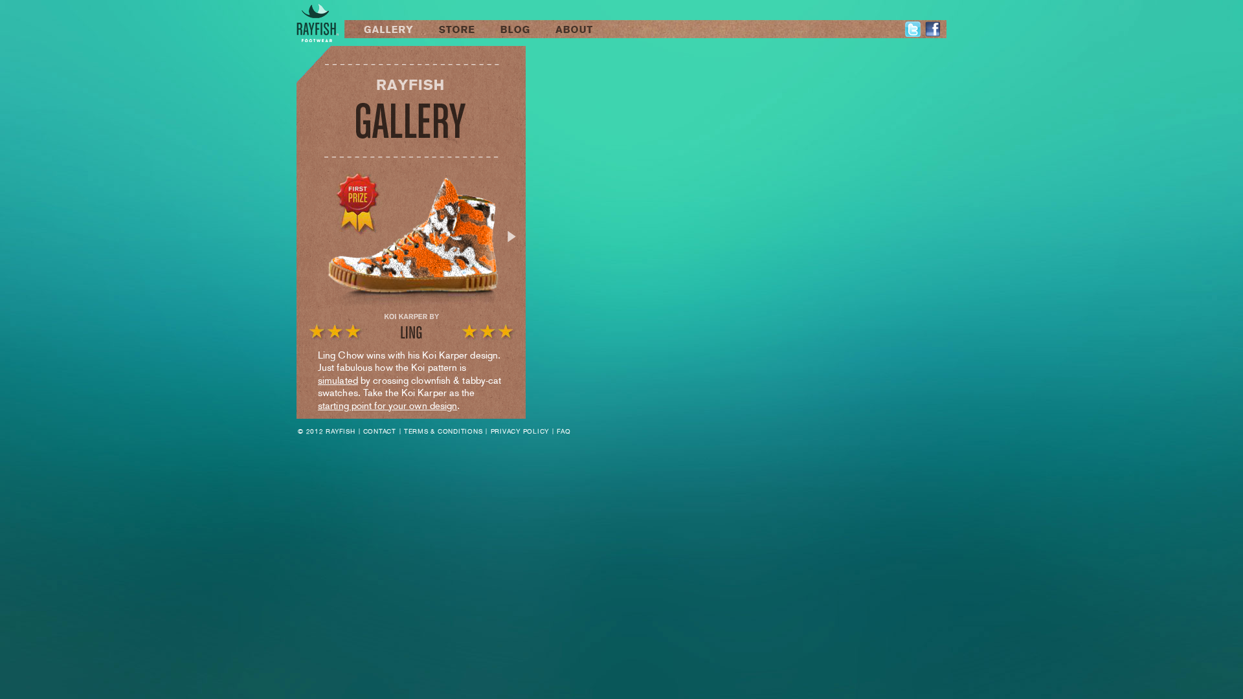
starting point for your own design (387, 405)
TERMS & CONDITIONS (443, 431)
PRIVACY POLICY (520, 431)
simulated (338, 380)
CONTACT (379, 431)
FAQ (563, 431)
